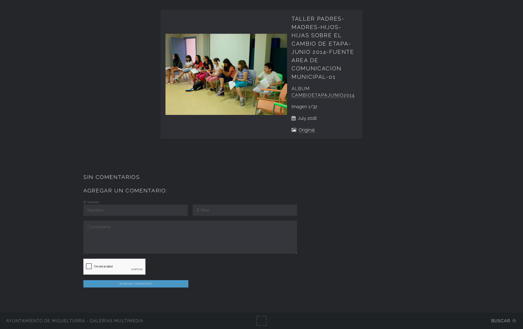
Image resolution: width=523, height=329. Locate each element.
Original (307, 129)
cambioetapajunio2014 (323, 95)
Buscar (500, 320)
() (93, 202)
